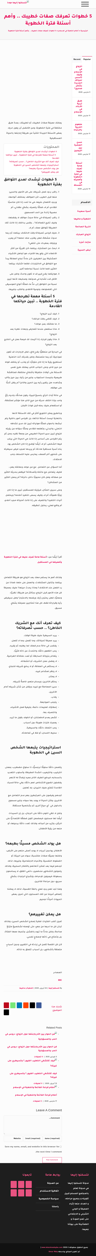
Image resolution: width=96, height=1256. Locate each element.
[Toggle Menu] (85, 4)
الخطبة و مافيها (26, 988)
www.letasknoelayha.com (52, 1247)
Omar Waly (53, 1252)
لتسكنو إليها (54, 988)
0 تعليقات (38, 1057)
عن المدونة (53, 1183)
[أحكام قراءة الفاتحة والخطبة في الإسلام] (35, 1087)
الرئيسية (84, 31)
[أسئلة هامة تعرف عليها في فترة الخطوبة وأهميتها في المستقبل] (87, 164)
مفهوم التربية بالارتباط (78, 127)
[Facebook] (29, 1184)
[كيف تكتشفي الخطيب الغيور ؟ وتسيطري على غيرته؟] (30, 1061)
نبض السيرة (84, 250)
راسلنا (55, 1207)
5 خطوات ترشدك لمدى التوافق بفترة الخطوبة (36, 152)
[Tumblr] (21, 1192)
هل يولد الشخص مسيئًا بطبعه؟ (44, 169)
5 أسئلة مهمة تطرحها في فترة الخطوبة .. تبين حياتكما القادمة (32, 157)
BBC (60, 980)
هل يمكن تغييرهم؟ (50, 172)
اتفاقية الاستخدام (49, 1191)
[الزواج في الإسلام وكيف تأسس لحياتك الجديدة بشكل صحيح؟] (87, 68)
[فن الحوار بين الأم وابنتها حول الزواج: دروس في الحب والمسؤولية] (30, 1034)
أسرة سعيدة (84, 211)
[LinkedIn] (14, 1192)
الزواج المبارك (83, 235)
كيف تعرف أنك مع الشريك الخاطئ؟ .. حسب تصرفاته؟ (34, 162)
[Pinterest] (29, 1192)
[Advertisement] (33, 101)
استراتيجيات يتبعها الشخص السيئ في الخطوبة (36, 165)
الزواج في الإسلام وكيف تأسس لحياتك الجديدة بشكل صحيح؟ (78, 77)
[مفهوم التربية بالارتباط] (87, 126)
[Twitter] (21, 1184)
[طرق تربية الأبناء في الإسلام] (87, 102)
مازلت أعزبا (85, 242)
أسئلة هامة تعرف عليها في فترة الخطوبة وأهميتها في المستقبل (78, 174)
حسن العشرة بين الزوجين (78, 146)
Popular (87, 59)
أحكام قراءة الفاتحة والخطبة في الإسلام (36, 1095)
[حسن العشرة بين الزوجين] (87, 143)
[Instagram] (14, 1184)
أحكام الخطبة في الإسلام (68, 31)
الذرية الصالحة (83, 227)
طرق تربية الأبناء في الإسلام (78, 106)
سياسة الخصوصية (49, 1199)
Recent (77, 59)
